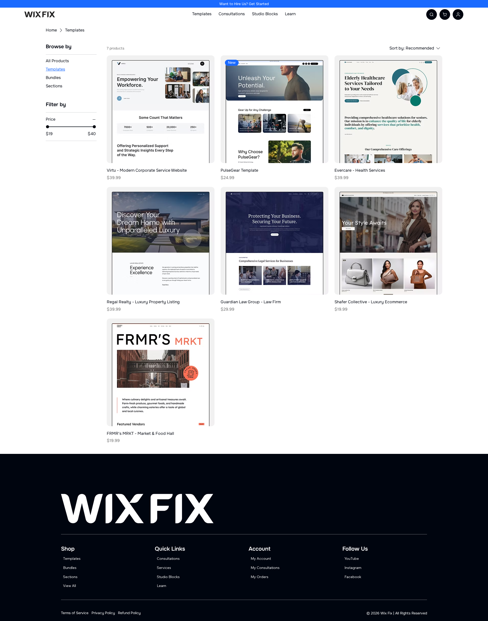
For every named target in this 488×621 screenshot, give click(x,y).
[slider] (47, 127)
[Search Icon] (431, 14)
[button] (444, 14)
